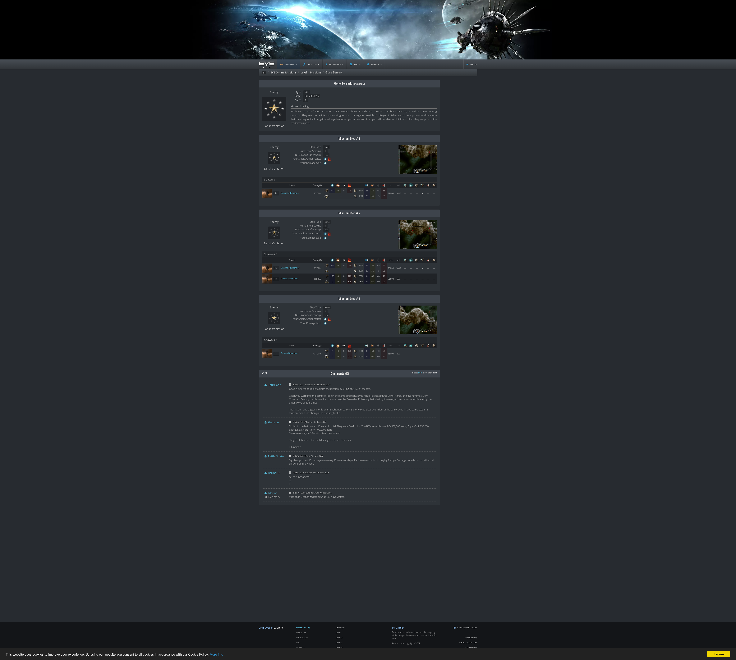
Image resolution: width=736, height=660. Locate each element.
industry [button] (312, 64)
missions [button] (290, 64)
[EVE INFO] (266, 64)
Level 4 (339, 647)
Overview (340, 627)
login (420, 373)
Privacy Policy (471, 637)
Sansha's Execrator (290, 193)
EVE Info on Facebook (467, 627)
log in (473, 64)
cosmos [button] (375, 64)
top (266, 373)
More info (216, 654)
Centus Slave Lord (289, 278)
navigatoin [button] (335, 64)
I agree (719, 654)
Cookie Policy (471, 647)
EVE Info (278, 627)
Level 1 (339, 632)
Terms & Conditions (468, 642)
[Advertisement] (368, 30)
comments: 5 (358, 84)
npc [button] (356, 64)
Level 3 (339, 642)
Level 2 (339, 637)
